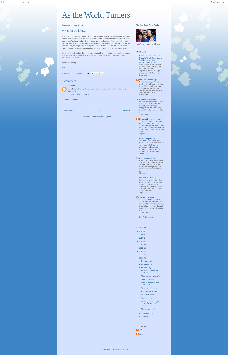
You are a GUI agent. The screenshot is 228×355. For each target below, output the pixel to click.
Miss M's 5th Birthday (147, 199)
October (144, 268)
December (145, 261)
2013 (141, 241)
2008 (141, 258)
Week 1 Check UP (148, 279)
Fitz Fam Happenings (148, 80)
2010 (141, 251)
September (145, 313)
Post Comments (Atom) (102, 116)
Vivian (141, 334)
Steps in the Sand (146, 197)
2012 (141, 245)
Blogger (125, 350)
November (145, 264)
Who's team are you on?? (150, 276)
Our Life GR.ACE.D (147, 158)
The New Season (145, 121)
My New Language (146, 82)
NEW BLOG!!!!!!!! (145, 141)
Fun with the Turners (147, 178)
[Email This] (92, 73)
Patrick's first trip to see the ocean (150, 284)
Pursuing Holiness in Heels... (151, 119)
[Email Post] (88, 73)
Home (97, 110)
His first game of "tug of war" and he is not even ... (150, 304)
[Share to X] (97, 73)
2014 (141, 238)
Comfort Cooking (146, 217)
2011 (141, 248)
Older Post (126, 110)
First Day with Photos (149, 291)
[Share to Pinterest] (102, 73)
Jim (140, 330)
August (144, 317)
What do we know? (148, 309)
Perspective (143, 101)
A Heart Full (143, 160)
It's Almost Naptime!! (147, 99)
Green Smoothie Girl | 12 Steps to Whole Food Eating (150, 57)
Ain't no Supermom (147, 139)
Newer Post (68, 110)
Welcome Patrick (147, 295)
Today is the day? (147, 298)
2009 (141, 255)
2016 (141, 231)
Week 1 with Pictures (149, 288)
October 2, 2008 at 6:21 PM (78, 95)
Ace (69, 86)
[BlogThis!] (95, 73)
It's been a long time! (146, 180)
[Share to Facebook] (100, 73)
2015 (141, 235)
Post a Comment (71, 99)
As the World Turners (96, 15)
